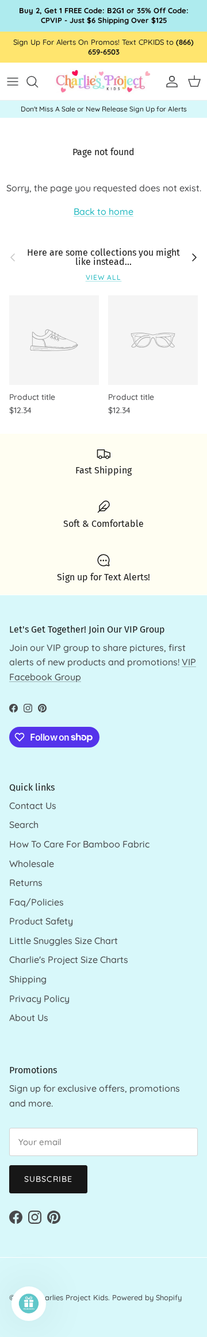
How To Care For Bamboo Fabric (79, 844)
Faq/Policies (36, 902)
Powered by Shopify (147, 1297)
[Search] (38, 81)
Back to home (103, 211)
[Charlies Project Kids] (103, 81)
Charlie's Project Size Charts (68, 959)
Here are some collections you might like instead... (103, 257)
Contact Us (32, 805)
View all (104, 277)
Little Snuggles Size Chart (63, 940)
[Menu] (12, 81)
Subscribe (48, 1179)
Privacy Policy (39, 998)
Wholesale (31, 863)
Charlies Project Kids (72, 1297)
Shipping (28, 979)
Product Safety (41, 921)
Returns (26, 882)
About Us (28, 1017)
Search (24, 824)
